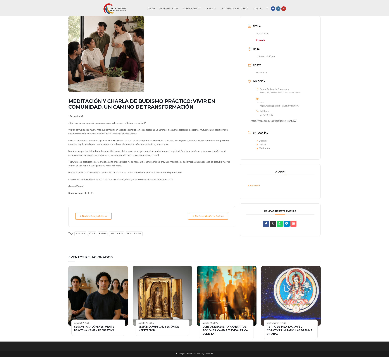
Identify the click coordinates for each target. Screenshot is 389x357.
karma (102, 234)
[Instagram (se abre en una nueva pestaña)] (278, 8)
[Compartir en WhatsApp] (280, 224)
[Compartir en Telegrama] (287, 224)
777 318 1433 (266, 115)
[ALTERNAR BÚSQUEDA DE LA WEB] (267, 8)
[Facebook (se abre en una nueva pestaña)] (273, 8)
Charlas (262, 144)
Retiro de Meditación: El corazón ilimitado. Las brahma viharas (289, 330)
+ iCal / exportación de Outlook (208, 216)
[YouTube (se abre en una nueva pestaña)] (283, 8)
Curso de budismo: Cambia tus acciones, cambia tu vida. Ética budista (225, 330)
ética (92, 234)
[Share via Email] (293, 224)
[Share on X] (273, 224)
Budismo (80, 234)
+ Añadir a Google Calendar (93, 216)
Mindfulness (134, 234)
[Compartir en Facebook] (266, 224)
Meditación (116, 234)
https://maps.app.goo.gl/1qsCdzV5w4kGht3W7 (279, 106)
